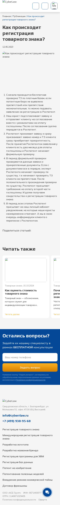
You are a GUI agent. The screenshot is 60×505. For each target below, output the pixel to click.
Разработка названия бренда (20, 450)
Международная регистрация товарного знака (27, 437)
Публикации (19, 16)
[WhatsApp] (37, 397)
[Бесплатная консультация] (35, 6)
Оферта (42, 499)
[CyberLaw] (9, 6)
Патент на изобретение (16, 467)
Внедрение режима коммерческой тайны (27, 479)
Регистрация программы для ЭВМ (23, 456)
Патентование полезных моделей (23, 473)
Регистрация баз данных (17, 462)
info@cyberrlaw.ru (15, 415)
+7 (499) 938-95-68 (16, 421)
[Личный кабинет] (45, 6)
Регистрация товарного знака (20, 429)
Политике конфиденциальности (30, 380)
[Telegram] (54, 397)
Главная (6, 16)
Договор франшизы (14, 485)
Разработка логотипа (15, 444)
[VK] (46, 397)
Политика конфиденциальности (19, 499)
